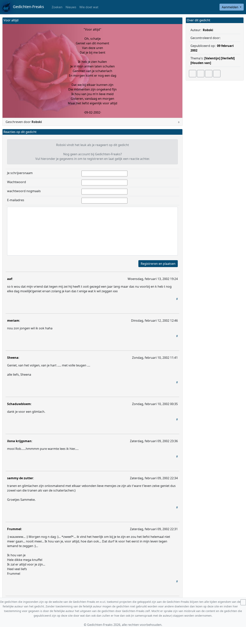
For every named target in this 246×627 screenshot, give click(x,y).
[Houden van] (200, 63)
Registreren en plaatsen (158, 264)
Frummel (14, 529)
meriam (13, 320)
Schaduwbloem (19, 404)
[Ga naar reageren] (200, 73)
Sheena (12, 357)
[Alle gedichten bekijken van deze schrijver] (208, 73)
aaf (9, 279)
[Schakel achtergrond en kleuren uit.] (178, 20)
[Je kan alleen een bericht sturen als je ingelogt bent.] (217, 73)
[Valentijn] (212, 58)
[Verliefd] (228, 58)
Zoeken (56, 7)
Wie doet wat (88, 7)
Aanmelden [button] (230, 7)
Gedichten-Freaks (27, 6)
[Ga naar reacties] (192, 73)
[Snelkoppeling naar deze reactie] (177, 298)
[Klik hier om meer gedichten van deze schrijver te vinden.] (221, 38)
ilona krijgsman (19, 441)
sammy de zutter (20, 478)
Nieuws (71, 7)
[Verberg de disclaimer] (243, 602)
